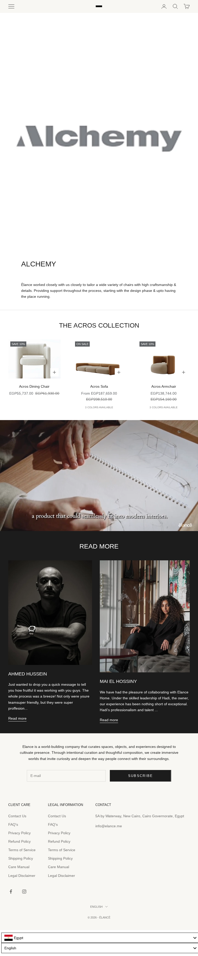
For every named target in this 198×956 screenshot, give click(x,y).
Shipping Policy (20, 858)
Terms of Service (22, 850)
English (96, 906)
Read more (17, 718)
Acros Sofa (99, 386)
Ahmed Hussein (27, 673)
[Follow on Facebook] (10, 891)
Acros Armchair (163, 386)
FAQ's (13, 824)
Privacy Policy (19, 833)
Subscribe (140, 776)
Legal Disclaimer (21, 876)
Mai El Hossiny (118, 681)
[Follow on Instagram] (24, 891)
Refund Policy (19, 841)
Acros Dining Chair (34, 386)
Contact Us (17, 816)
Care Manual (18, 867)
